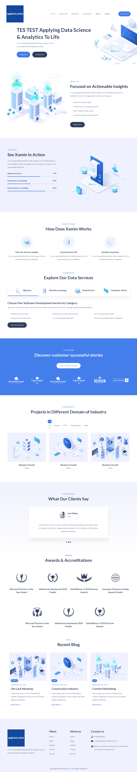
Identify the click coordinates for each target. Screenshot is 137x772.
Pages (107, 14)
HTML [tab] (65, 424)
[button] (66, 542)
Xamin (69, 769)
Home (52, 14)
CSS (54, 681)
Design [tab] (57, 424)
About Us (63, 14)
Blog (97, 14)
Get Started (124, 14)
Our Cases (86, 14)
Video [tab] (86, 424)
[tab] (22, 291)
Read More (15, 705)
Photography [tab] (76, 424)
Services (74, 14)
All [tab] (50, 424)
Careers (52, 745)
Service (52, 754)
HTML (14, 681)
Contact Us (40, 54)
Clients (52, 749)
